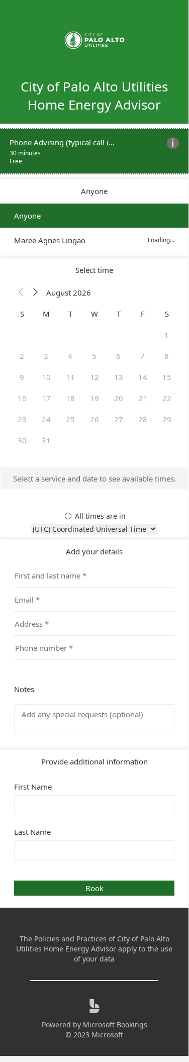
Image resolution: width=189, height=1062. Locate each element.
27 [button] (118, 419)
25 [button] (70, 419)
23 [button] (22, 419)
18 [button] (70, 398)
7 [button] (142, 356)
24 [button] (46, 419)
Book (94, 888)
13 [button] (118, 377)
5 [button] (94, 356)
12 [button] (94, 377)
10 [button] (46, 377)
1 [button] (166, 335)
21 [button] (142, 398)
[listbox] (94, 228)
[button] (21, 292)
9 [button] (22, 377)
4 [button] (70, 356)
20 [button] (118, 398)
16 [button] (22, 398)
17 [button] (46, 398)
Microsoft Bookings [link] (115, 1024)
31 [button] (46, 440)
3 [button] (46, 356)
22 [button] (166, 398)
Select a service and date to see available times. (94, 478)
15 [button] (166, 377)
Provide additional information (94, 761)
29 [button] (166, 419)
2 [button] (22, 356)
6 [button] (118, 356)
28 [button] (142, 419)
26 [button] (94, 419)
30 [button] (22, 440)
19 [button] (94, 398)
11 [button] (70, 377)
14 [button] (142, 377)
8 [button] (166, 356)
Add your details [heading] (94, 551)
